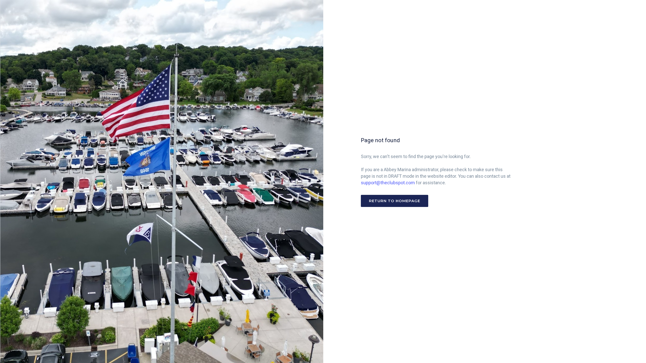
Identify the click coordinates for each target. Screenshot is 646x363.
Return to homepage (394, 200)
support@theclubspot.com (388, 182)
